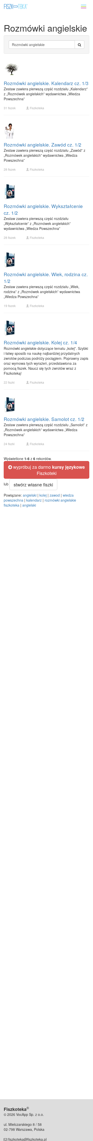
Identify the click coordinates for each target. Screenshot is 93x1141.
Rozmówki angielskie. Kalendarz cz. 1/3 (46, 83)
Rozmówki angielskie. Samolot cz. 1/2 (44, 418)
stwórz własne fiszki (33, 484)
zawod (55, 495)
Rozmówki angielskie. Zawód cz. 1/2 (42, 144)
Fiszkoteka (37, 108)
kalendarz (34, 500)
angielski (29, 495)
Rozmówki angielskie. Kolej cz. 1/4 (40, 342)
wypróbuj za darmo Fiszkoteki (48, 470)
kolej (43, 495)
